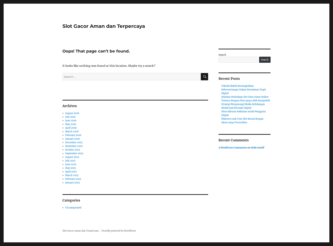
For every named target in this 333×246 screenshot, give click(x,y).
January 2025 (72, 182)
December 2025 (74, 142)
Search (222, 54)
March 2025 (72, 175)
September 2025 (74, 153)
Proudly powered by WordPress (119, 230)
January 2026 (72, 138)
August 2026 (72, 113)
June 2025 (70, 164)
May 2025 (70, 168)
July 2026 (70, 116)
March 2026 (72, 131)
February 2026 (73, 135)
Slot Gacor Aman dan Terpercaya (103, 26)
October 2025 (72, 149)
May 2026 (70, 124)
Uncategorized (73, 207)
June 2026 (70, 120)
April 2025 (71, 171)
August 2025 (72, 157)
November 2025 (74, 146)
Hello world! (257, 147)
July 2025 (70, 160)
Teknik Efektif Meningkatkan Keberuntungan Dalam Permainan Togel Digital (243, 89)
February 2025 (73, 179)
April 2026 (71, 127)
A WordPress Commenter (233, 147)
